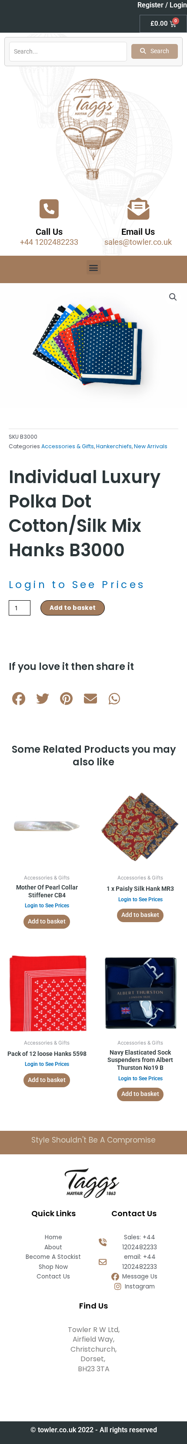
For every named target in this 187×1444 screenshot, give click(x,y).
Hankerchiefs (114, 446)
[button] (94, 267)
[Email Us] (138, 209)
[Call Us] (49, 209)
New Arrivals (150, 446)
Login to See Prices (77, 585)
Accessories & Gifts (67, 446)
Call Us (49, 232)
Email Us (138, 232)
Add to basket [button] (47, 921)
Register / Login (162, 5)
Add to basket (73, 608)
